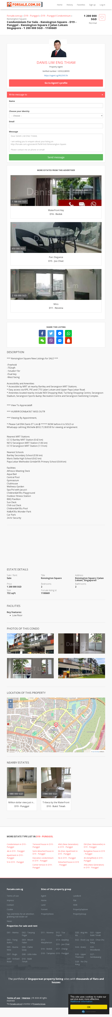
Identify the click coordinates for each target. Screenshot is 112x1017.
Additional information (81, 1001)
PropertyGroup (79, 914)
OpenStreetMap (95, 751)
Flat (74, 900)
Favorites (81, 4)
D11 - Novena (47, 932)
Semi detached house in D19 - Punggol (43, 852)
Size (9, 590)
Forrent (44, 909)
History (70, 4)
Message (13, 131)
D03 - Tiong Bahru (12, 941)
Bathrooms (80, 584)
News (9, 921)
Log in (102, 4)
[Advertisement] (56, 548)
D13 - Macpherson (46, 941)
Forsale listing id (48, 590)
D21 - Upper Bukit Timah (95, 934)
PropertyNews (47, 914)
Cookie (10, 909)
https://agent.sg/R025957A (56, 75)
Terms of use (13, 896)
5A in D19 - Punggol (67, 858)
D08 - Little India (29, 954)
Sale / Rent (12, 575)
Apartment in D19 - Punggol (15, 856)
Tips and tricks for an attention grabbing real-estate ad (20, 915)
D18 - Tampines (48, 953)
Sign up (92, 4)
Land (43, 905)
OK (88, 1007)
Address (79, 575)
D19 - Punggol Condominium (56, 15)
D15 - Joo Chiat (63, 944)
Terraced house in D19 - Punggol (43, 845)
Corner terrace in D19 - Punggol (43, 866)
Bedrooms (46, 584)
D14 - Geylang (62, 939)
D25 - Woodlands (95, 948)
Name (12, 101)
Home (59, 4)
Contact (10, 905)
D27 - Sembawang (95, 955)
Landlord (77, 896)
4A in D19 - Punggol (15, 851)
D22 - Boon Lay (82, 939)
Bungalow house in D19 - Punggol (94, 852)
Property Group (39, 1004)
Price (9, 584)
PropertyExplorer (80, 909)
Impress (10, 900)
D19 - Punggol (31, 15)
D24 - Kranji (80, 947)
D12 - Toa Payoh (60, 934)
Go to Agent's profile (56, 82)
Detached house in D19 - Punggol (68, 863)
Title (43, 575)
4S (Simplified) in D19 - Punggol (94, 859)
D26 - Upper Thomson (80, 955)
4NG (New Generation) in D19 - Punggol (68, 845)
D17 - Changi (61, 948)
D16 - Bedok (46, 948)
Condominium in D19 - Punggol (17, 845)
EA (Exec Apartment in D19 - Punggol (68, 852)
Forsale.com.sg (14, 15)
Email (11, 121)
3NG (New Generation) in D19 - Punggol (94, 866)
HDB (75, 905)
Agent (43, 896)
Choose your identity (19, 111)
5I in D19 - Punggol (15, 862)
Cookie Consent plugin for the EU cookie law (89, 1011)
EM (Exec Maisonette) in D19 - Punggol (94, 845)
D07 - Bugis (12, 954)
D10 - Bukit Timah (27, 960)
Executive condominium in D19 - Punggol (43, 859)
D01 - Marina (12, 932)
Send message (56, 157)
